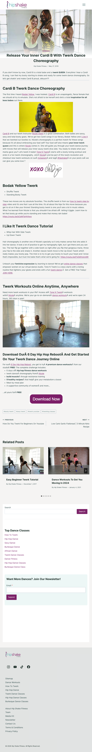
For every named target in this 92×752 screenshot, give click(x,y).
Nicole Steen (38, 133)
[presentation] (23, 460)
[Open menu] (84, 4)
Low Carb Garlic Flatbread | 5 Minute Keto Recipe (70, 423)
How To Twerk (11, 535)
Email (9, 585)
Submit (11, 597)
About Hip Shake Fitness (16, 708)
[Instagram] (8, 667)
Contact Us (10, 724)
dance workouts (59, 295)
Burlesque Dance (12, 547)
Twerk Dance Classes (14, 555)
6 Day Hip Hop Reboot (21, 364)
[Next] (86, 470)
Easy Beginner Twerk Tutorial (22, 479)
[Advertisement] (46, 624)
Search (8, 507)
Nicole (28, 146)
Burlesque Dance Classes (16, 701)
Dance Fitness (11, 559)
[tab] (41, 496)
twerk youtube (33, 411)
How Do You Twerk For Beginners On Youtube (23, 422)
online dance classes (73, 264)
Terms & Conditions (14, 727)
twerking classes (48, 411)
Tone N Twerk (42, 152)
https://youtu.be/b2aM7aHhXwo (17, 216)
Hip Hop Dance (11, 539)
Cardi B (51, 94)
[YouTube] (15, 667)
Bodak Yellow (28, 94)
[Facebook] (28, 667)
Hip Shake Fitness (40, 66)
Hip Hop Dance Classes (15, 563)
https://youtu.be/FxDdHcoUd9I (74, 257)
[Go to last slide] (6, 470)
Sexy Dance (10, 543)
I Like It (84, 137)
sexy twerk (20, 411)
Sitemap (9, 678)
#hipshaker (62, 158)
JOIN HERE (8, 273)
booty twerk (8, 411)
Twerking (46, 51)
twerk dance (56, 270)
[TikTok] (22, 667)
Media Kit (9, 716)
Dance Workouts (12, 682)
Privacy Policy (11, 731)
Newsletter (10, 720)
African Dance (11, 551)
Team (7, 712)
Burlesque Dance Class (15, 567)
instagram (42, 158)
